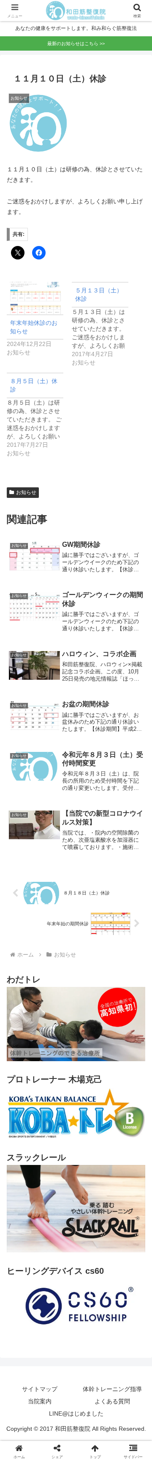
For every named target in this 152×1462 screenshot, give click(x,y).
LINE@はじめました (76, 1413)
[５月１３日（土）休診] (104, 324)
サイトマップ (39, 1389)
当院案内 (40, 1401)
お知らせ (26, 492)
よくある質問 (112, 1401)
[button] (135, 1131)
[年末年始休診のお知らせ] (35, 298)
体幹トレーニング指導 (112, 1389)
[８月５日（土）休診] (39, 415)
